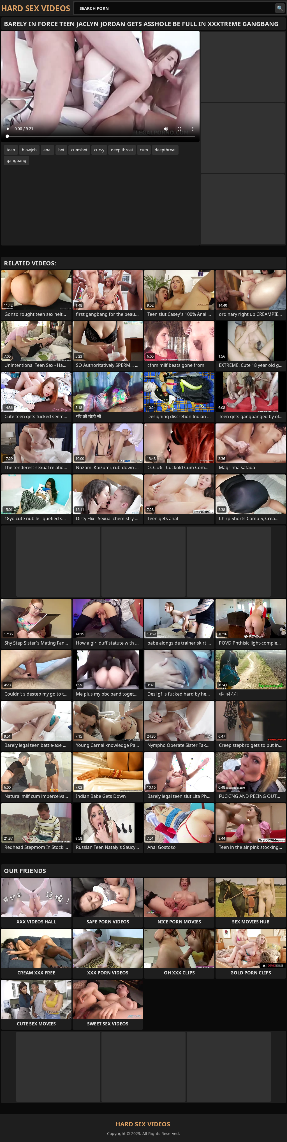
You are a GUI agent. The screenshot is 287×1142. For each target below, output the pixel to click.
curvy (99, 149)
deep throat (122, 149)
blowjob (29, 149)
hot (61, 149)
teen (11, 149)
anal (47, 149)
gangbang (16, 160)
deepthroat (165, 149)
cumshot (79, 149)
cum (144, 149)
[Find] (280, 8)
